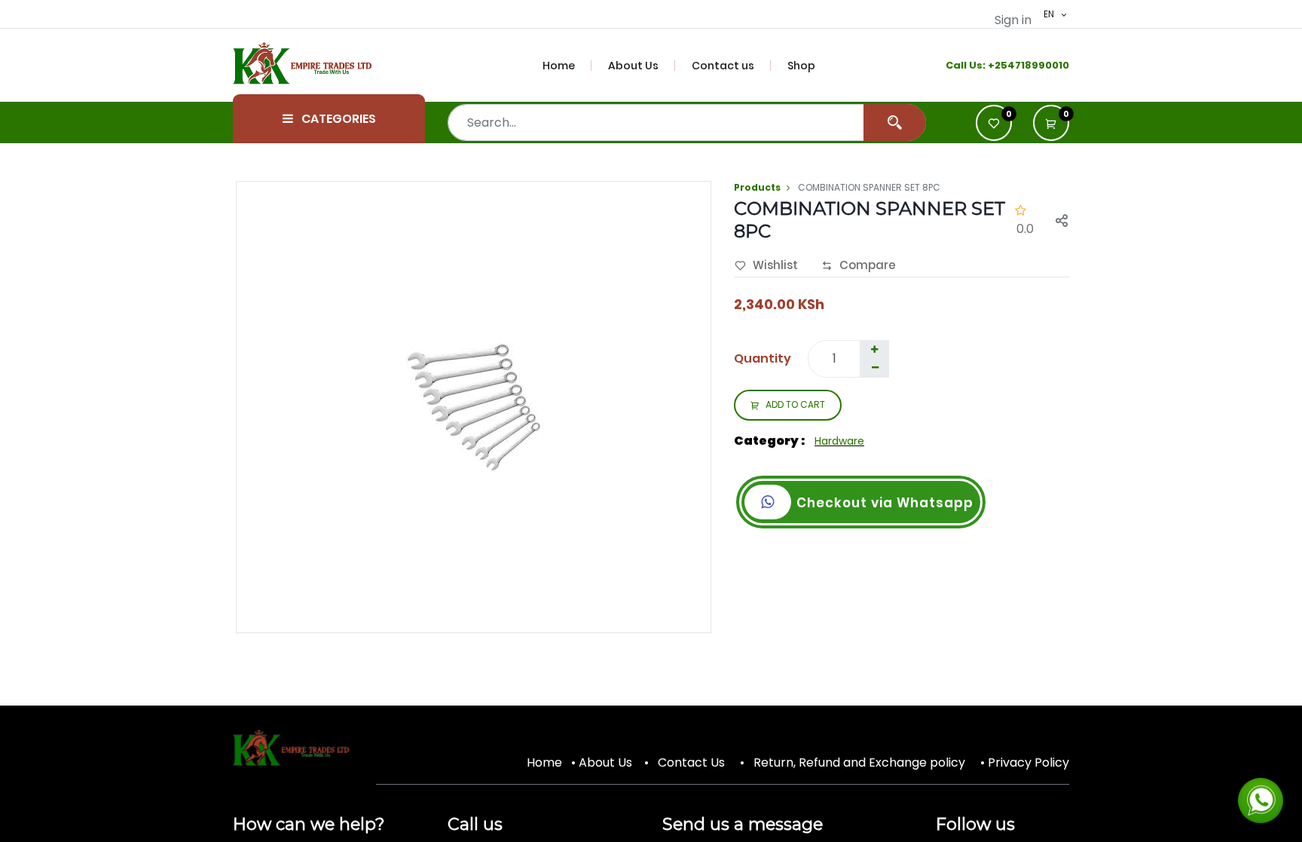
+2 (994, 65)
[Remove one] (874, 368)
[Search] (894, 122)
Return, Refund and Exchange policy (859, 762)
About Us (605, 762)
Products (757, 187)
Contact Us (691, 762)
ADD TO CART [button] (795, 404)
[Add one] (874, 350)
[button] (1051, 123)
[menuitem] (567, 65)
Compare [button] (867, 265)
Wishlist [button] (775, 265)
